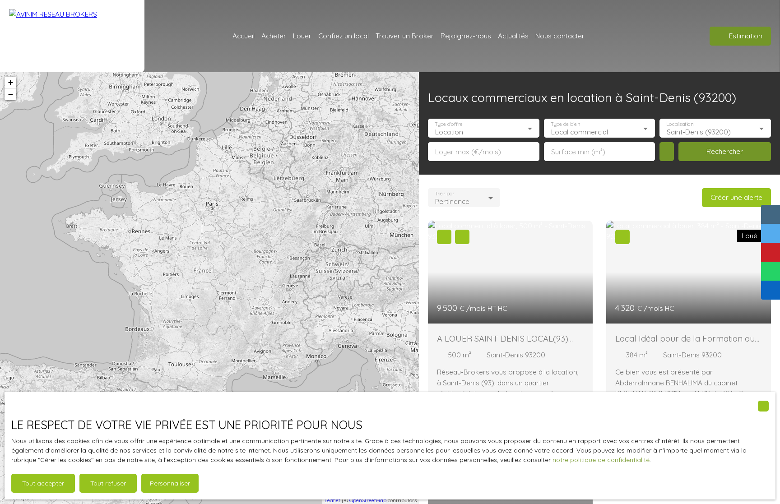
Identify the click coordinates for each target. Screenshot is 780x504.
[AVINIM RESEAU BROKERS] (72, 36)
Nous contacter (560, 35)
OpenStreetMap (367, 500)
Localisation (680, 124)
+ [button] (10, 82)
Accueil (243, 35)
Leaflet (332, 500)
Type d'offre (449, 124)
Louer (302, 35)
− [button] (10, 94)
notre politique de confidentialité (601, 460)
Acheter (273, 35)
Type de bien (565, 124)
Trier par (444, 194)
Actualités (513, 35)
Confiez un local (343, 35)
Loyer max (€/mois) (468, 152)
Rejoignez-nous (466, 35)
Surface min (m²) (578, 152)
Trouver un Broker (405, 35)
